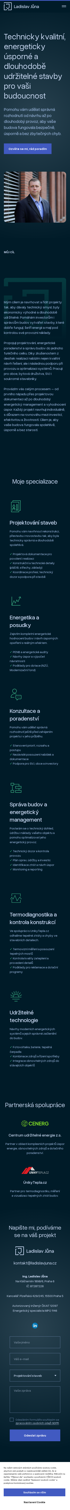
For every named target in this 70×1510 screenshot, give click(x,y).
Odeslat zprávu (35, 1435)
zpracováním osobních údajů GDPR (37, 1423)
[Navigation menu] (64, 6)
